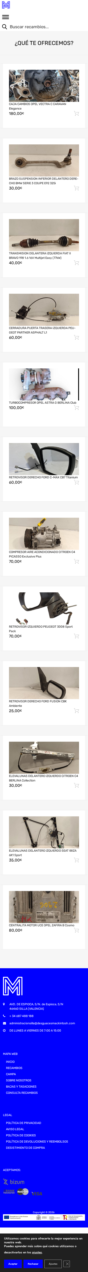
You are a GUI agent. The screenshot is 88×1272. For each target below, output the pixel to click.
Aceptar (13, 1264)
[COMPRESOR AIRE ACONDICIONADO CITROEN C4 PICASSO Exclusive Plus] (44, 534)
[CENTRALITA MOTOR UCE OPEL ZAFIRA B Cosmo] (44, 907)
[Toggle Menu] (5, 18)
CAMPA (11, 1074)
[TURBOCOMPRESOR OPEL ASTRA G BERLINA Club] (44, 384)
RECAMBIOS (14, 1068)
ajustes (37, 1252)
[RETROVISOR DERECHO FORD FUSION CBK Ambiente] (44, 683)
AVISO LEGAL (15, 1129)
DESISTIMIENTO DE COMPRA (25, 1148)
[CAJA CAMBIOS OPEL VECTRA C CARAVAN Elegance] (44, 85)
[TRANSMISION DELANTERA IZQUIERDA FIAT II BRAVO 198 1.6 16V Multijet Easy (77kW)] (44, 235)
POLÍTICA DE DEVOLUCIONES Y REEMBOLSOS (37, 1141)
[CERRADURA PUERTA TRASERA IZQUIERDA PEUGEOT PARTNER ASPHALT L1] (44, 310)
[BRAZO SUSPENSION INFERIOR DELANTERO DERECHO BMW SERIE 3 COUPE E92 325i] (44, 160)
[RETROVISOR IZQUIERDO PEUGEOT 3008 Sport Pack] (44, 608)
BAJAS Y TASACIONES (21, 1086)
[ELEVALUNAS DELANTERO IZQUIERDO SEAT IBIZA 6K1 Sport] (44, 832)
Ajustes (53, 1264)
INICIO (10, 1062)
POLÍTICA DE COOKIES (21, 1135)
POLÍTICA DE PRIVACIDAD (23, 1123)
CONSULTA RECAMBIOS (22, 1093)
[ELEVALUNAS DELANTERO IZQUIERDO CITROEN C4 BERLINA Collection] (44, 758)
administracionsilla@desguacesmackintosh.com (42, 1023)
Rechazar (33, 1264)
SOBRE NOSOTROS (18, 1080)
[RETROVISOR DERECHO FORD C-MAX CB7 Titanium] (44, 459)
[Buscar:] (41, 27)
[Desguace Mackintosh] (21, 5)
